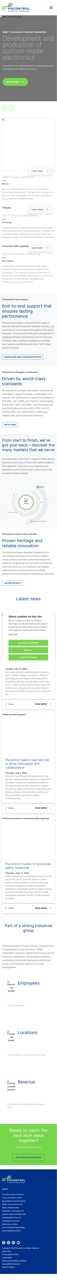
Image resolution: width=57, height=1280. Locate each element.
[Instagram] (13, 1242)
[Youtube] (18, 1242)
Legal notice (6, 1251)
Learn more (13, 634)
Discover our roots (12, 583)
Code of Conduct (8, 1267)
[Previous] (4, 108)
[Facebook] (3, 1242)
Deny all (28, 650)
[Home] (15, 7)
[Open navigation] (51, 7)
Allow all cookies (28, 643)
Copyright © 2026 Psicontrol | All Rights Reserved (20, 1248)
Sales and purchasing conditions (14, 1261)
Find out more (10, 425)
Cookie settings (28, 657)
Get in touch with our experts (28, 1157)
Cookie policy (7, 1257)
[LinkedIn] (8, 1242)
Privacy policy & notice (10, 1254)
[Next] (11, 108)
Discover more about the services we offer (22, 357)
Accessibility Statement (11, 1264)
